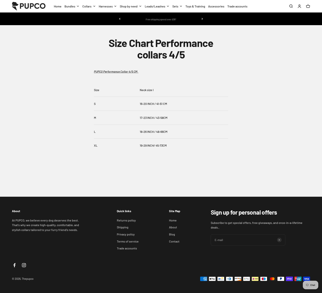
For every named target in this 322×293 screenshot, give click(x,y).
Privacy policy (126, 234)
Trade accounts (127, 248)
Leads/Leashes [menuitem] (155, 6)
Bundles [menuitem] (69, 6)
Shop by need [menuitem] (129, 6)
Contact (174, 241)
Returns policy (126, 220)
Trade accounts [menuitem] (237, 6)
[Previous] (119, 19)
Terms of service (128, 241)
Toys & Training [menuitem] (195, 6)
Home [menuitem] (57, 6)
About (173, 227)
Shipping (122, 227)
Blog (172, 234)
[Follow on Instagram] (23, 265)
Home (173, 220)
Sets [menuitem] (175, 6)
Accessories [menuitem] (216, 6)
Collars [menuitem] (86, 6)
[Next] (202, 19)
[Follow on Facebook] (14, 265)
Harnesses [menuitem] (106, 6)
